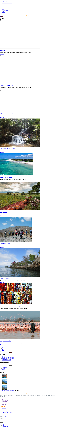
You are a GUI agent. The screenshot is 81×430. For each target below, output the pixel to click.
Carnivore (2, 50)
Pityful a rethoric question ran (6, 360)
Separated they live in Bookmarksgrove (8, 358)
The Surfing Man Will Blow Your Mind (8, 357)
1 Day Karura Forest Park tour (7, 148)
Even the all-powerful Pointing (6, 359)
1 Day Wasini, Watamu (5, 278)
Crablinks (4, 416)
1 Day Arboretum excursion (7, 113)
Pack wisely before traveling (6, 356)
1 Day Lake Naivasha (5, 341)
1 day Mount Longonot (5, 243)
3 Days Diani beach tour (6, 177)
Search (1, 351)
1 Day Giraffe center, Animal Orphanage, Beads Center (13, 306)
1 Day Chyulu (3, 212)
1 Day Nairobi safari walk (6, 85)
